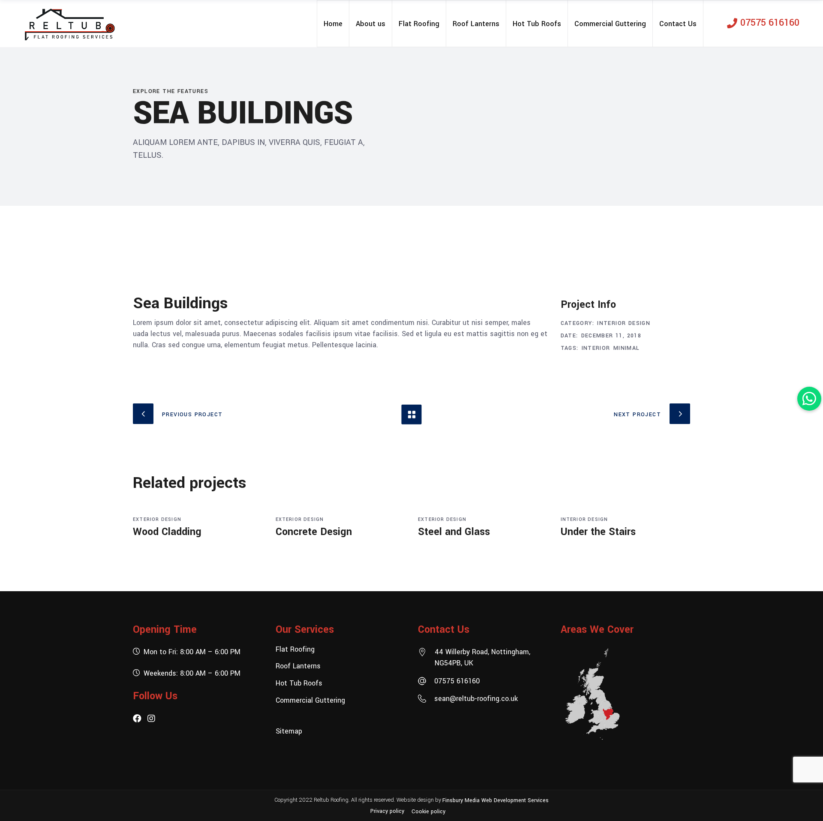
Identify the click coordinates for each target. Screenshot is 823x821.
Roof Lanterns (298, 666)
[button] (809, 399)
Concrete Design (314, 532)
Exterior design (157, 519)
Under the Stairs (598, 532)
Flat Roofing (295, 649)
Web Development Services (515, 800)
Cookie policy (428, 811)
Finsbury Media (461, 800)
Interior (596, 348)
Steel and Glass (454, 532)
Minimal (626, 348)
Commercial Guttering (310, 700)
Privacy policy (387, 811)
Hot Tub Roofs (299, 683)
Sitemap (289, 731)
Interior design (623, 323)
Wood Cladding (167, 532)
